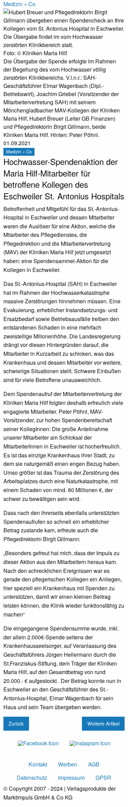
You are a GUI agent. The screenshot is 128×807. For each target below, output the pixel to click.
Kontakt (38, 764)
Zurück (16, 723)
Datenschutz (32, 777)
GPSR (103, 777)
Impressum (71, 777)
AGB (93, 764)
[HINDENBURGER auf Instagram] (90, 743)
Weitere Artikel (103, 723)
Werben (67, 764)
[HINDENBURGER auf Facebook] (38, 743)
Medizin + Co (19, 4)
